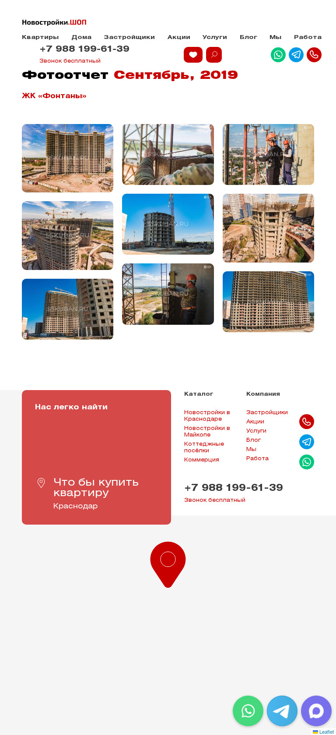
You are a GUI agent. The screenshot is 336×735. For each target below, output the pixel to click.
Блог (248, 37)
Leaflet (326, 731)
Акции (179, 37)
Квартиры (40, 37)
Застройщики (129, 37)
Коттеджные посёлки (204, 447)
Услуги (215, 37)
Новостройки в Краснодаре (207, 416)
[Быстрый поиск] (214, 55)
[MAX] (316, 711)
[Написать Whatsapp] (278, 54)
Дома (81, 37)
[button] (168, 562)
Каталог (199, 394)
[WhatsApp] (248, 711)
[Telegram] (282, 711)
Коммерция (201, 460)
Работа (308, 37)
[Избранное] (193, 55)
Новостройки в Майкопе (207, 431)
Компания (263, 394)
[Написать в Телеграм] (296, 54)
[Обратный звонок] (314, 54)
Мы (275, 37)
